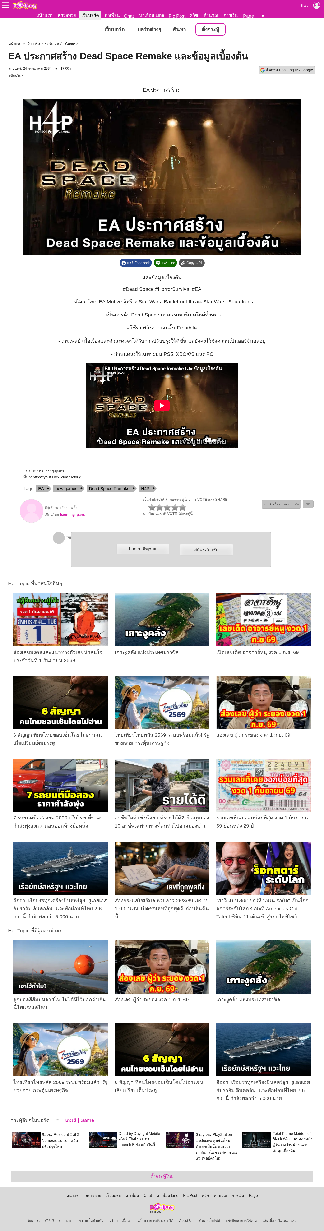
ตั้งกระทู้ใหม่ (162, 1176)
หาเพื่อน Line (151, 15)
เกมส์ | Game (79, 1120)
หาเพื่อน (112, 15)
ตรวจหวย (67, 15)
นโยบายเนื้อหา (120, 1220)
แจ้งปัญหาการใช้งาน (241, 1220)
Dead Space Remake (109, 488)
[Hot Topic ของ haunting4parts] (31, 521)
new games (66, 488)
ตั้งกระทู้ (210, 29)
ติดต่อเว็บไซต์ (209, 1220)
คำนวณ (211, 15)
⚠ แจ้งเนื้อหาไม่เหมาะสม (281, 504)
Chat (129, 16)
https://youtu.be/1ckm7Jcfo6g (57, 477)
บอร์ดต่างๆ (149, 29)
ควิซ (194, 15)
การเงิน (231, 15)
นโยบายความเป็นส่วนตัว (84, 1220)
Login (143, 548)
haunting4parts (72, 515)
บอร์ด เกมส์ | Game (60, 44)
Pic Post (177, 16)
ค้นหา (179, 29)
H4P (145, 488)
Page (248, 16)
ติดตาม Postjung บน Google (289, 70)
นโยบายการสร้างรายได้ (155, 1220)
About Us (186, 1220)
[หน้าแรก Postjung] (24, 5)
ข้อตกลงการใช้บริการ (44, 1220)
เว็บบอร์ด (90, 15)
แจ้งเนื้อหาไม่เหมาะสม (280, 1220)
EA (41, 488)
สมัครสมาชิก (206, 549)
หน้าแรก (44, 15)
